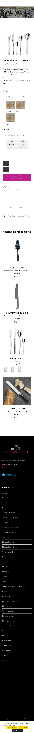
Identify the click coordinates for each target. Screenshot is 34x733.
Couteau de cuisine (17, 313)
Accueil (5, 493)
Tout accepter (11, 727)
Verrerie (5, 508)
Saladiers (5, 537)
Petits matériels (8, 557)
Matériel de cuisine (9, 542)
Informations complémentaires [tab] (17, 208)
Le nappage (6, 596)
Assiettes (5, 503)
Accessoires (8, 270)
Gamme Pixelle (17, 358)
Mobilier (5, 567)
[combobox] (14, 97)
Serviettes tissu (8, 611)
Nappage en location (10, 601)
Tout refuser (23, 727)
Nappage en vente (9, 621)
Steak (22, 148)
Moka (11, 148)
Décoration (6, 640)
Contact (5, 660)
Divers (4, 591)
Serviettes (6, 631)
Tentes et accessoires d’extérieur (14, 586)
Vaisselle (5, 498)
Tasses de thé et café (10, 518)
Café (22, 141)
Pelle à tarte (17, 268)
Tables (4, 581)
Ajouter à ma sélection (17, 177)
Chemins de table (9, 626)
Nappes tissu (7, 606)
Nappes (5, 636)
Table (11, 141)
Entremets (11, 144)
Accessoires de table (10, 527)
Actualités (6, 650)
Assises (5, 577)
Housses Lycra (7, 616)
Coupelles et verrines (10, 532)
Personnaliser (17, 730)
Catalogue (6, 655)
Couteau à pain (16, 409)
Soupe (22, 144)
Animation (6, 645)
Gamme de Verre (8, 513)
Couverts (15, 190)
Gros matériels (7, 552)
